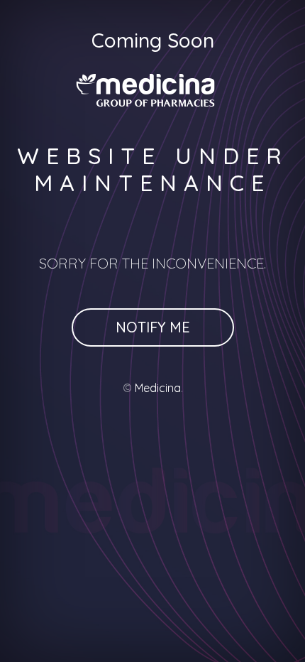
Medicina (158, 388)
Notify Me (153, 327)
